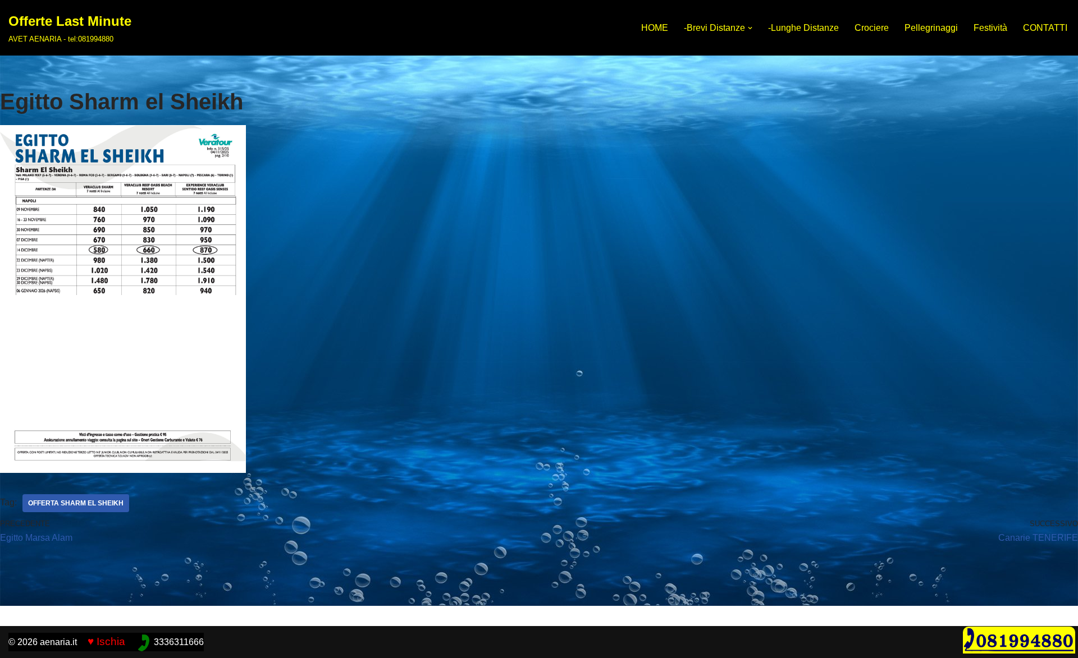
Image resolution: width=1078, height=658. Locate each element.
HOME (654, 28)
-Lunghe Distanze (803, 28)
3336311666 (179, 642)
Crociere (872, 28)
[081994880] (1019, 650)
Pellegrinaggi (931, 28)
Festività (990, 28)
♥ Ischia (106, 641)
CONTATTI (1045, 28)
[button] (750, 28)
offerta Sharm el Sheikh (76, 503)
